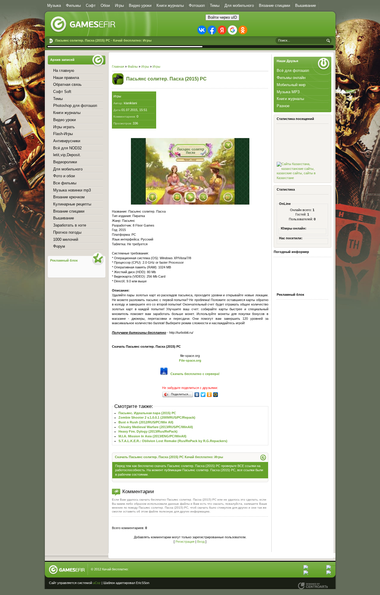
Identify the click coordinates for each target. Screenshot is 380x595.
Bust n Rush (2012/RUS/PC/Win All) (145, 422)
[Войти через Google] (232, 30)
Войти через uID (222, 17)
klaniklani (130, 103)
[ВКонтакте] (197, 394)
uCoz (97, 583)
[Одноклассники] (209, 394)
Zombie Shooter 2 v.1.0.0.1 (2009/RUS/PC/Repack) (156, 417)
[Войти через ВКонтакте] (201, 30)
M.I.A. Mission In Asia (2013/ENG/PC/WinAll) (152, 436)
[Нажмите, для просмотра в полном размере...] (190, 203)
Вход (201, 541)
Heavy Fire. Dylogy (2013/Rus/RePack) (148, 431)
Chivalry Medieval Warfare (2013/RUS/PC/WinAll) (155, 427)
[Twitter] (203, 394)
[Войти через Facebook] (212, 30)
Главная (118, 66)
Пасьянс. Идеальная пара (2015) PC (147, 413)
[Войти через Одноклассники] (242, 30)
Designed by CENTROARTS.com (313, 586)
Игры (145, 66)
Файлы (133, 66)
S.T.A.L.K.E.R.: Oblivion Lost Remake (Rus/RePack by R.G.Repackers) (172, 441)
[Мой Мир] (216, 394)
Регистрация (184, 541)
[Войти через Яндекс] (222, 30)
